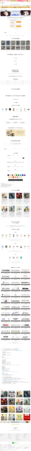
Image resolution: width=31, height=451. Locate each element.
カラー (15, 173)
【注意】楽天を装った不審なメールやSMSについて (15, 424)
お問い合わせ (17, 437)
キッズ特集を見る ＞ (19, 216)
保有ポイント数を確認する (26, 447)
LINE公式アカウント (25, 437)
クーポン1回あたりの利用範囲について (5, 370)
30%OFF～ (8, 83)
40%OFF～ (23, 81)
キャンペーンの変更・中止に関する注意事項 (18, 350)
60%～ (18, 170)
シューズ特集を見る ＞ (19, 203)
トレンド (21, 35)
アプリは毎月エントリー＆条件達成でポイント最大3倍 (26, 5)
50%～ (13, 170)
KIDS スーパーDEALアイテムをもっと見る (15, 262)
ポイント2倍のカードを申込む (18, 447)
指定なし (9, 155)
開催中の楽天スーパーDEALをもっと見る (15, 342)
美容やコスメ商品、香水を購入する (12, 447)
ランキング (17, 35)
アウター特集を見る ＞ (12, 203)
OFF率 (14, 35)
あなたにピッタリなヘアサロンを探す (3, 447)
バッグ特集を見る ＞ (27, 203)
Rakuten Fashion (5, 3)
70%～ (22, 170)
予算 (23, 35)
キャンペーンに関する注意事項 (14, 349)
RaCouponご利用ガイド (15, 380)
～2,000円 (13, 166)
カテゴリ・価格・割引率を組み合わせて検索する (16, 143)
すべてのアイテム (9, 438)
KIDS (22, 155)
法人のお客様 (17, 438)
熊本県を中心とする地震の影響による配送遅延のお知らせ (15, 4)
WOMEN (13, 155)
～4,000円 (17, 166)
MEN (17, 155)
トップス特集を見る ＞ (4, 216)
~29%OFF (22, 83)
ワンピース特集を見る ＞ (11, 216)
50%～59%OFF (7, 81)
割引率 (15, 169)
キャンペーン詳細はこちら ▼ (15, 28)
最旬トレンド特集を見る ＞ (4, 203)
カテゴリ (7, 35)
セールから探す (9, 437)
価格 (15, 165)
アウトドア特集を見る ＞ (26, 216)
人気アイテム (10, 35)
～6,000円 (22, 166)
